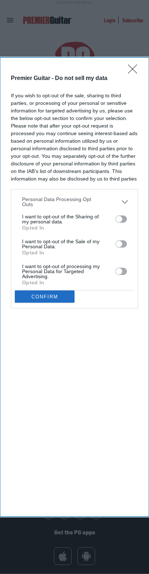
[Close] (135, 71)
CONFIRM (44, 296)
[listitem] (74, 202)
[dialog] (74, 286)
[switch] (121, 219)
